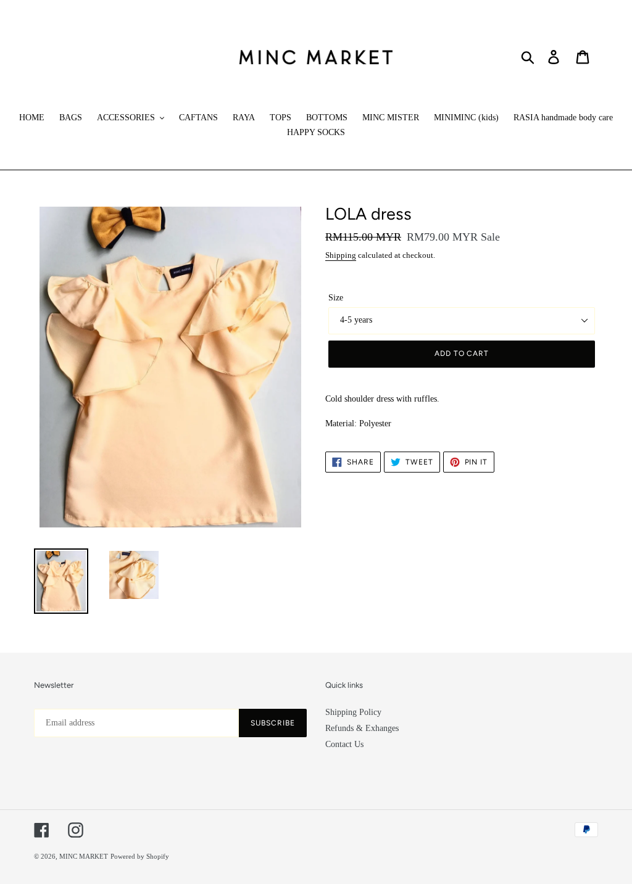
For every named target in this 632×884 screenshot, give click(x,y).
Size (335, 297)
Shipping (340, 255)
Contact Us (344, 744)
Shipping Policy (353, 712)
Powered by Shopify (139, 856)
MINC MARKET (83, 856)
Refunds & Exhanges (362, 728)
